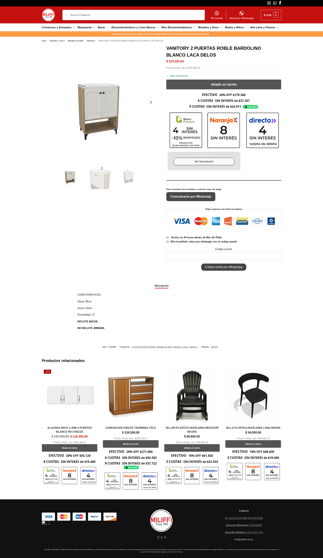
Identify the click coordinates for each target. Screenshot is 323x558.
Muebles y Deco (57, 41)
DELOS (214, 347)
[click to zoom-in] (99, 102)
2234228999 (244, 525)
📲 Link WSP (250, 106)
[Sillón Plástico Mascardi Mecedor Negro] (192, 395)
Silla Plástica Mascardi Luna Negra (253, 427)
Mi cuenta (217, 18)
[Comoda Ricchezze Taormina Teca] (131, 395)
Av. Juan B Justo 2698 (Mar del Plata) (244, 518)
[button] (271, 15)
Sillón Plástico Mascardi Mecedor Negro (192, 429)
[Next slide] (151, 102)
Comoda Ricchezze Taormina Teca (131, 427)
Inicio (44, 41)
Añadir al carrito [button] (69, 448)
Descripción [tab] (162, 285)
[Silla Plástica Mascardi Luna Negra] (253, 395)
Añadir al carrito (224, 84)
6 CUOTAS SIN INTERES (143, 347)
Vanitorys (91, 41)
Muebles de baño (76, 41)
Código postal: (223, 249)
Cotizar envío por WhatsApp (223, 267)
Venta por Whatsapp (241, 18)
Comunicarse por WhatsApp (190, 196)
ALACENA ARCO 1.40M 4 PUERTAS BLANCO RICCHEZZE (69, 429)
